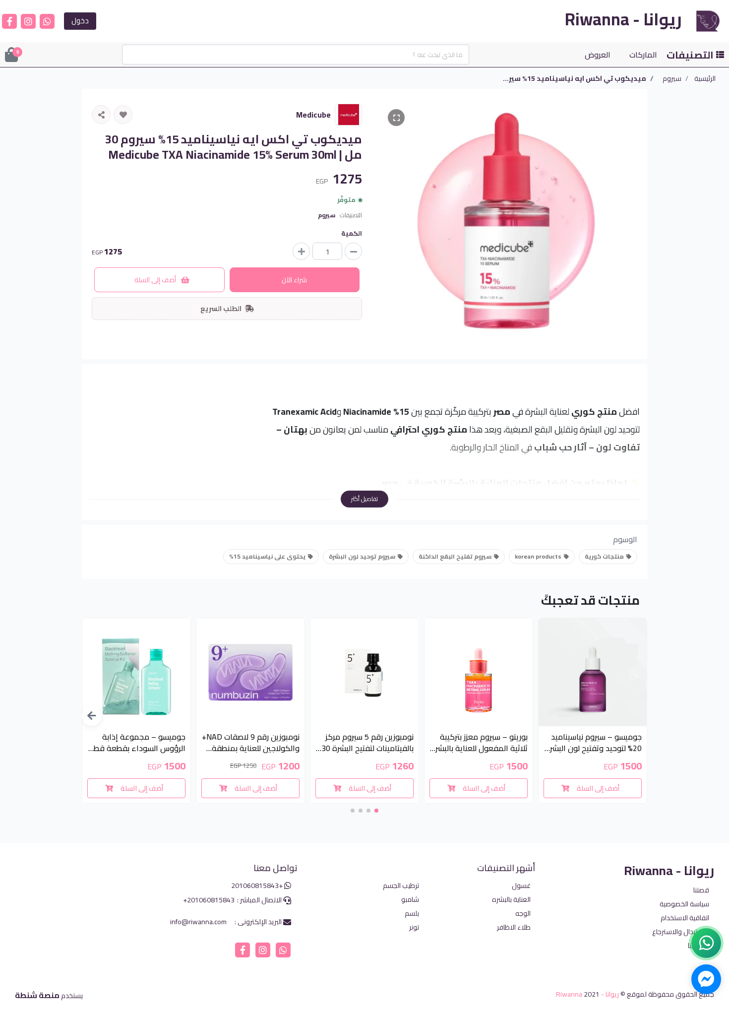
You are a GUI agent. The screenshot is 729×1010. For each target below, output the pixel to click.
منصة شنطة (37, 995)
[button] (92, 716)
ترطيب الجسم (401, 886)
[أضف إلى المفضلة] (123, 114)
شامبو (410, 899)
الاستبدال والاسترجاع (680, 932)
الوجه (523, 913)
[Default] (353, 251)
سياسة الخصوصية (684, 904)
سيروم (672, 78)
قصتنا (701, 890)
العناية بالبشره (511, 899)
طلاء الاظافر (514, 927)
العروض (597, 54)
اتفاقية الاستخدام (685, 918)
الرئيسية (705, 78)
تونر (414, 927)
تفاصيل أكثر (364, 499)
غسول (521, 886)
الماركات (643, 54)
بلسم (412, 913)
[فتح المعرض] (396, 117)
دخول (80, 20)
